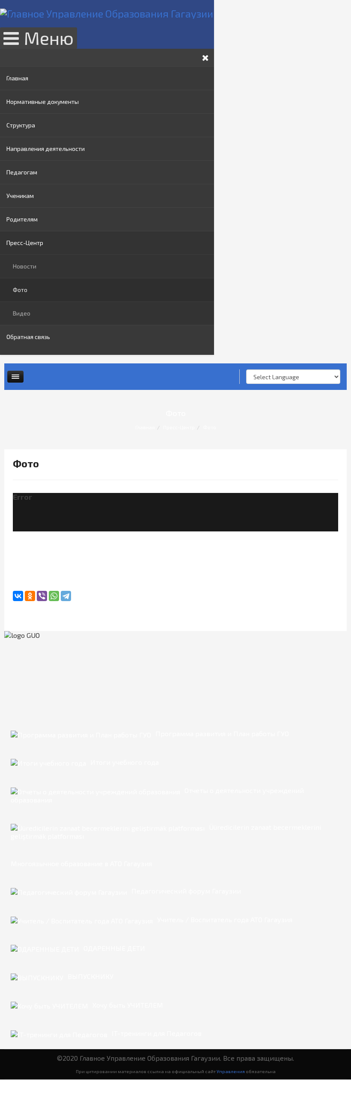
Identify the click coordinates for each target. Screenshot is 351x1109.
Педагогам (21, 172)
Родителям (22, 219)
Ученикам (20, 195)
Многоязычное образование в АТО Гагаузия (81, 863)
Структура (20, 125)
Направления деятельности (45, 148)
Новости (24, 266)
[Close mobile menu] (205, 57)
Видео (21, 313)
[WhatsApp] (54, 596)
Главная (17, 78)
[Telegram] (66, 596)
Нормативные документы (42, 101)
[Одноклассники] (30, 596)
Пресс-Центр (24, 242)
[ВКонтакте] (18, 596)
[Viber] (42, 596)
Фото (20, 289)
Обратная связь (28, 336)
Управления (231, 1071)
